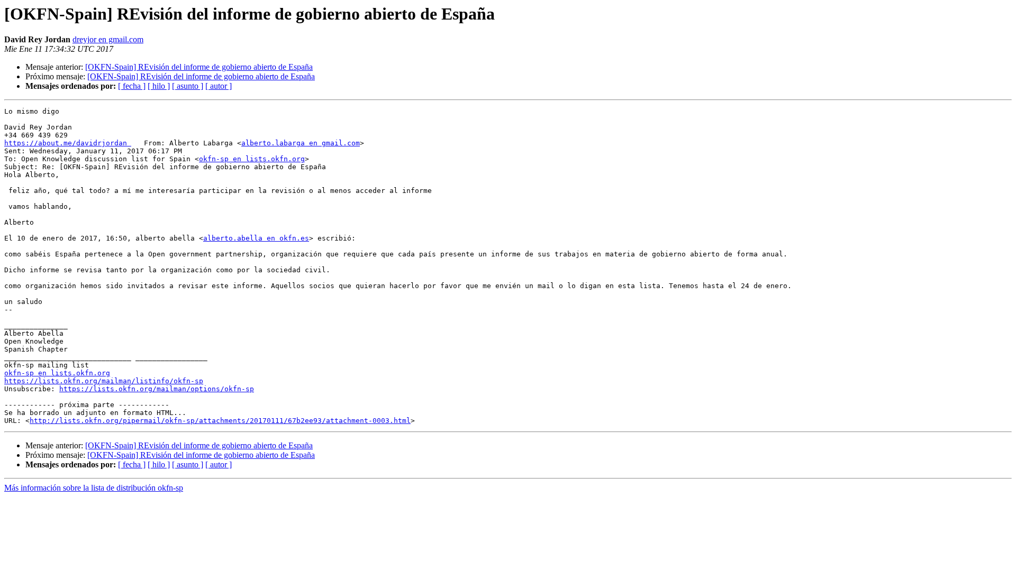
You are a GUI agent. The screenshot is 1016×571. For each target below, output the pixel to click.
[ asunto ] (187, 85)
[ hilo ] (159, 85)
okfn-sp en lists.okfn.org (252, 159)
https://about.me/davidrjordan (67, 143)
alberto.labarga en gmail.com (300, 143)
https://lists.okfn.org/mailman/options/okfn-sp (156, 389)
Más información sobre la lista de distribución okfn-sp (93, 487)
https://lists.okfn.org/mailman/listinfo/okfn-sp (103, 381)
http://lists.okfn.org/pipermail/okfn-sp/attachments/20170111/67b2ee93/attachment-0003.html (220, 421)
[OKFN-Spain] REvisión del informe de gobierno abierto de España (199, 66)
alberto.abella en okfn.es (256, 238)
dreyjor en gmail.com (107, 39)
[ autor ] (218, 85)
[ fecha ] (132, 85)
